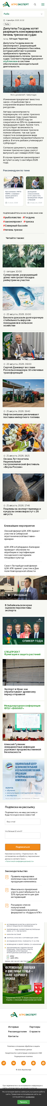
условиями (29, 1097)
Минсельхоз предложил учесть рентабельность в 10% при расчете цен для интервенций (25, 893)
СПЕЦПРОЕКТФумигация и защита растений (22, 653)
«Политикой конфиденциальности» (19, 861)
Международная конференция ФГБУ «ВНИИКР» (22, 707)
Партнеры (35, 1027)
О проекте (34, 1031)
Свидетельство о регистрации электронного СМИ (23, 1053)
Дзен (31, 213)
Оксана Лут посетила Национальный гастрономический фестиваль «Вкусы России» (21, 462)
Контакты (13, 1036)
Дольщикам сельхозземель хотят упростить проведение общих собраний (35, 196)
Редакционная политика (23, 1056)
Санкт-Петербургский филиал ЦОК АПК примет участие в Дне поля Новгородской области (21, 568)
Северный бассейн (16, 225)
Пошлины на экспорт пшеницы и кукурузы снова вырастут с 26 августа (22, 511)
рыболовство (13, 217)
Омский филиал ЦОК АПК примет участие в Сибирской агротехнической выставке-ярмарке (22, 535)
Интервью (20, 594)
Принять (23, 1102)
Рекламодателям (17, 1031)
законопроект (13, 221)
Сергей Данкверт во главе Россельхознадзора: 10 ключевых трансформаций (23, 370)
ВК (42, 213)
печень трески (13, 229)
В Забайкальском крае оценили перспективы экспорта (18, 608)
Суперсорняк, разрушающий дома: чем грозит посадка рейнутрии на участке (20, 277)
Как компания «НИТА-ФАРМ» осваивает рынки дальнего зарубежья (13, 195)
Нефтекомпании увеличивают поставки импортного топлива (21, 416)
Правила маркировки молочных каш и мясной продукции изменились (24, 879)
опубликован (10, 61)
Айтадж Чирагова (18, 39)
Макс (36, 213)
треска (29, 221)
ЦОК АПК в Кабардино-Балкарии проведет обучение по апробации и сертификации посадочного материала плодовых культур (22, 552)
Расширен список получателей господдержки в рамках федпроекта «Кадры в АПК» (26, 909)
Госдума (30, 217)
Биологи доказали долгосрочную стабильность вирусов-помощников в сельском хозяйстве (23, 321)
